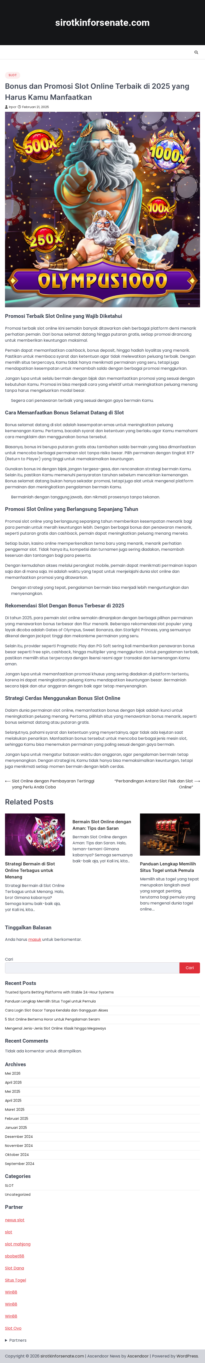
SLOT (12, 75)
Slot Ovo (13, 1328)
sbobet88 (14, 1256)
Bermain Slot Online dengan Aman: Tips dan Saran (101, 825)
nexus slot (14, 1220)
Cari (9, 959)
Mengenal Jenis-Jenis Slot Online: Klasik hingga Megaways (55, 1028)
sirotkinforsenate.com (102, 22)
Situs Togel (15, 1280)
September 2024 (19, 1163)
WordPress (187, 1356)
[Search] (196, 52)
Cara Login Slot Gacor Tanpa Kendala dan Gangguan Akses (56, 1010)
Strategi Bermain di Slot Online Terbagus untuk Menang (30, 870)
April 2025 (13, 1100)
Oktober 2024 (17, 1154)
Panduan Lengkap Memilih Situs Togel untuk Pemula (168, 867)
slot (8, 1232)
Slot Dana (14, 1268)
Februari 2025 (16, 1118)
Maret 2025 (14, 1109)
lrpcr (12, 107)
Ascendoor (138, 1356)
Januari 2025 (16, 1127)
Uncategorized (17, 1194)
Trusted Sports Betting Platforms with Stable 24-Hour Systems (59, 992)
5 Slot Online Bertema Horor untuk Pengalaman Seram (52, 1019)
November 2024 (19, 1145)
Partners (17, 1340)
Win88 (11, 1292)
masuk (34, 939)
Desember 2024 (19, 1136)
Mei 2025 (12, 1091)
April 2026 (13, 1082)
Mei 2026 (12, 1073)
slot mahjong (17, 1244)
